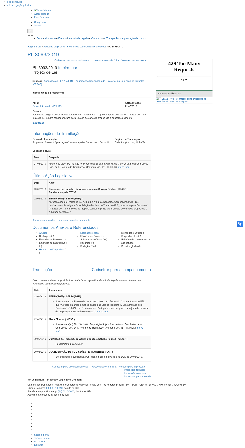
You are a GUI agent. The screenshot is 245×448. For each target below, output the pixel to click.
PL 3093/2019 (43, 54)
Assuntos (41, 38)
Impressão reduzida (134, 369)
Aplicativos (39, 441)
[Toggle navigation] (29, 35)
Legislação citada (89, 232)
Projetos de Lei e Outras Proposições (86, 46)
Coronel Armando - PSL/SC (47, 106)
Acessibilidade (41, 13)
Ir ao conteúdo (14, 1)
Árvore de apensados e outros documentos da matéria (61, 220)
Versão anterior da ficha (106, 60)
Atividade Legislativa (81, 38)
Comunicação (99, 38)
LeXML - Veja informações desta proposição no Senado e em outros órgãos (184, 100)
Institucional (52, 38)
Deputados (64, 38)
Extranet (38, 444)
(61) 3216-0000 (66, 391)
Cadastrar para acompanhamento (73, 60)
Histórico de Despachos (51, 249)
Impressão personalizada (137, 376)
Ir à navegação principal (19, 5)
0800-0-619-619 (54, 388)
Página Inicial (35, 46)
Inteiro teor (67, 67)
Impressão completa (135, 373)
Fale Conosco (41, 17)
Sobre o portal (41, 434)
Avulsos (43, 232)
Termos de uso (42, 438)
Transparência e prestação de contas (126, 38)
